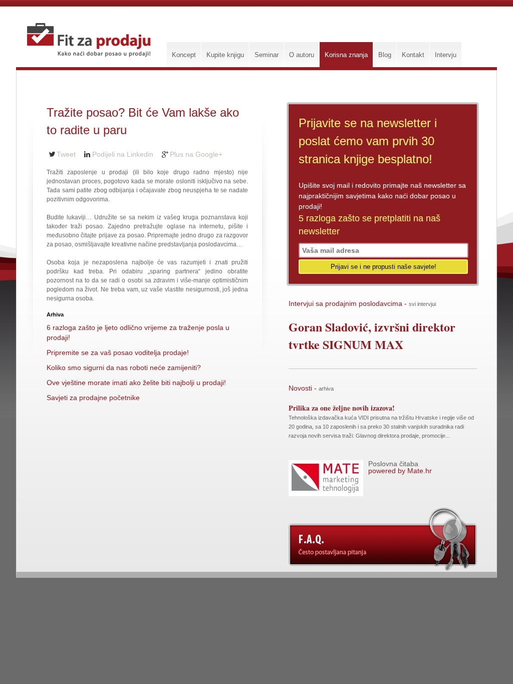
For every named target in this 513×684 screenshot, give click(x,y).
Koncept (184, 55)
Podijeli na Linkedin (122, 154)
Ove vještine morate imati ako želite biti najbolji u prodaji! (136, 383)
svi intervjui (422, 304)
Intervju (445, 55)
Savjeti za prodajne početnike (93, 398)
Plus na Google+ (196, 154)
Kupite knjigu (225, 55)
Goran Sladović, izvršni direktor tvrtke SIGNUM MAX (372, 335)
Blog (384, 55)
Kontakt (413, 55)
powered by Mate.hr (400, 467)
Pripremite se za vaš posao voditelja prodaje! (118, 353)
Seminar (266, 55)
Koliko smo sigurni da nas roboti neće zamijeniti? (124, 368)
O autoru (301, 55)
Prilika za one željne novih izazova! (342, 408)
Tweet (66, 154)
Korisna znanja (346, 55)
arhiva (326, 389)
